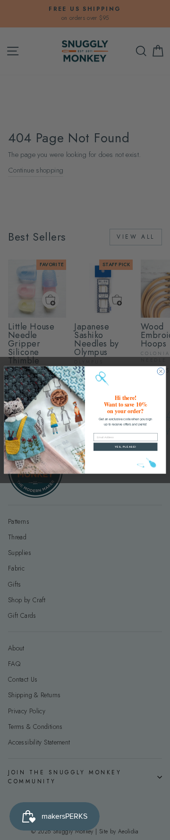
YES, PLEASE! (125, 446)
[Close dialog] (160, 371)
